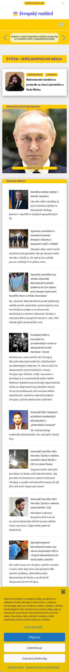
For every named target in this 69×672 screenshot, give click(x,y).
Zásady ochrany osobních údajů (42, 667)
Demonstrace (34, 75)
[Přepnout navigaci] (61, 24)
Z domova (51, 75)
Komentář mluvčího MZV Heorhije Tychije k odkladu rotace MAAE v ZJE (44, 503)
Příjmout (34, 637)
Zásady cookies (16, 667)
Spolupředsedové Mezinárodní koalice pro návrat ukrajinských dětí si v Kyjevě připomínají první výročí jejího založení (44, 551)
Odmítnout (34, 648)
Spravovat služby (34, 627)
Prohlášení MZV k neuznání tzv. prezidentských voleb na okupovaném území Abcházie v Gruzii (43, 343)
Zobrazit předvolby (34, 658)
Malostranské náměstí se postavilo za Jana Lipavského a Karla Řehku (45, 84)
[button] (63, 591)
